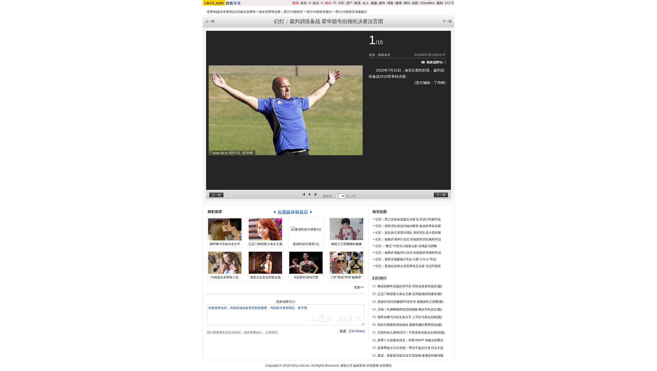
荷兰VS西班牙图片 (319, 12)
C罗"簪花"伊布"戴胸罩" (346, 277)
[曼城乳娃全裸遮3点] (305, 229)
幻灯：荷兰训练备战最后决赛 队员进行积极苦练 (408, 219)
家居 (357, 3)
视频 (374, 3)
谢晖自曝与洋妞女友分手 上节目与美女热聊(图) (410, 317)
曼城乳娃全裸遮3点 (306, 244)
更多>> (359, 287)
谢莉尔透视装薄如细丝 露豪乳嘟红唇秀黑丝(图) (410, 325)
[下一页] (315, 196)
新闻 (295, 3)
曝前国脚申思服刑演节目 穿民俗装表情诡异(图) (410, 286)
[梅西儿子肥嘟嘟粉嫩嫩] (346, 229)
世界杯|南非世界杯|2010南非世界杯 (231, 12)
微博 (398, 3)
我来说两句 (434, 62)
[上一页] (303, 196)
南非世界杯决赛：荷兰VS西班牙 (281, 12)
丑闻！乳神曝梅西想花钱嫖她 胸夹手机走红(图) (410, 309)
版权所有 (359, 365)
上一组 (210, 21)
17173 (449, 3)
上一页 (216, 195)
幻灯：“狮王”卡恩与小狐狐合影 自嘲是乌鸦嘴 (406, 246)
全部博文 (386, 365)
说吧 (415, 3)
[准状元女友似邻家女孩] (265, 262)
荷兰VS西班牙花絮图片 (351, 12)
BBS (407, 3)
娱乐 (316, 3)
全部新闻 (372, 365)
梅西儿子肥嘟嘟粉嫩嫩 (346, 244)
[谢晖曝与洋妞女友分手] (224, 229)
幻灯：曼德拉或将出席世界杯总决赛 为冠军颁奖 (408, 266)
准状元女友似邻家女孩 (265, 277)
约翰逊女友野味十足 (225, 277)
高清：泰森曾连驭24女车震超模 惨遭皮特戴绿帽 (410, 355)
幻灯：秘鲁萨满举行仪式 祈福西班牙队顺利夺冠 (408, 239)
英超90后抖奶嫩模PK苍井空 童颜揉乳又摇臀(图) (410, 302)
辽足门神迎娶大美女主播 (265, 244)
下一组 (447, 21)
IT (334, 3)
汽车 (341, 3)
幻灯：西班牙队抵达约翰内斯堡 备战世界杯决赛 (408, 226)
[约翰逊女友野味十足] (224, 262)
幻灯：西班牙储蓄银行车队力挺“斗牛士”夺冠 (405, 259)
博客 (390, 3)
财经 (328, 3)
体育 (304, 3)
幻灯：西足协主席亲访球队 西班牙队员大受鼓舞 (408, 233)
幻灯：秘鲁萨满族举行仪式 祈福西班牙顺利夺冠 (408, 253)
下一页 (441, 195)
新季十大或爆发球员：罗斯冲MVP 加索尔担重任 (410, 340)
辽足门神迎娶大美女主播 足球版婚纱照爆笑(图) (410, 294)
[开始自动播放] (309, 196)
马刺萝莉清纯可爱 (306, 277)
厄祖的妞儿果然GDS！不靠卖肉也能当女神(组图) (411, 332)
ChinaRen (427, 3)
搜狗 (440, 3)
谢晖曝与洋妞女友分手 (224, 244)
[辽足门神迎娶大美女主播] (265, 229)
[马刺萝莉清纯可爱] (305, 262)
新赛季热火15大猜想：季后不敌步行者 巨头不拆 (410, 348)
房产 (349, 3)
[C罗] (346, 262)
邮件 (382, 3)
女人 (366, 3)
